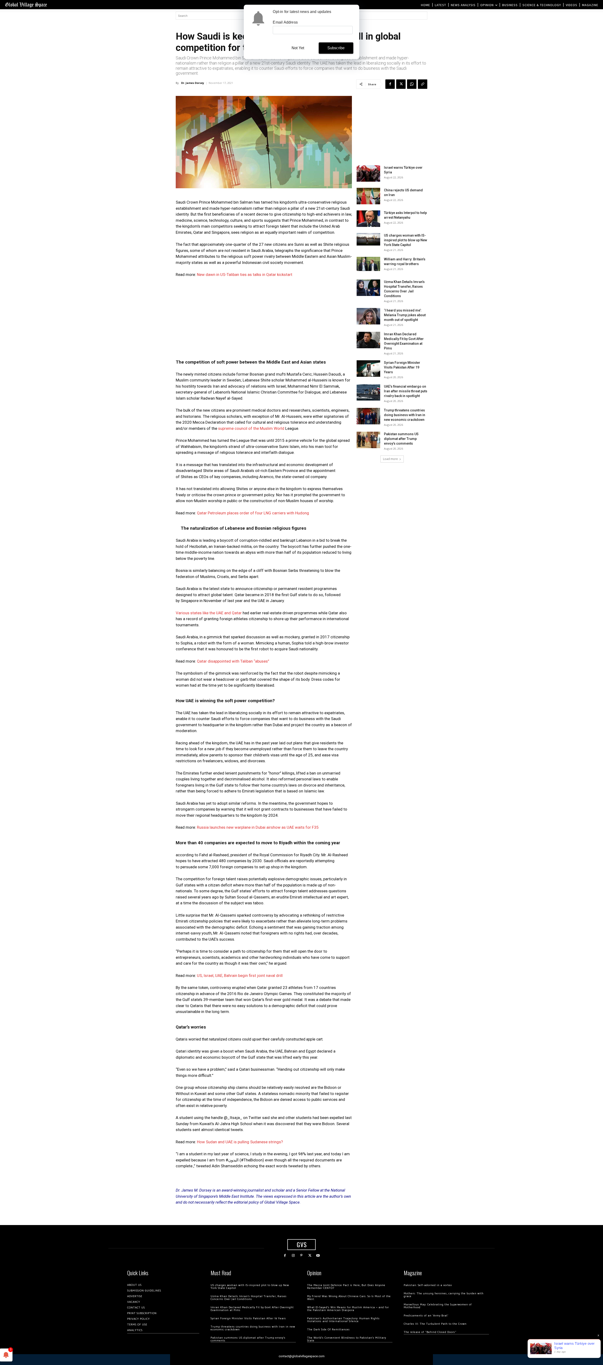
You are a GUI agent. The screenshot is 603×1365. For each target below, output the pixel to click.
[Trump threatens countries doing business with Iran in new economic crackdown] (368, 416)
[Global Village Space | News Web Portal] (25, 4)
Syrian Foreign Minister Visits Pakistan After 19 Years (402, 367)
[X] (401, 84)
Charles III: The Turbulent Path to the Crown (435, 1324)
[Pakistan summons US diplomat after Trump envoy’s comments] (368, 440)
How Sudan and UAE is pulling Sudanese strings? (240, 1142)
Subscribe (336, 48)
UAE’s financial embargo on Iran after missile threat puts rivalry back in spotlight (405, 391)
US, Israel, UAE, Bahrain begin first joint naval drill (240, 975)
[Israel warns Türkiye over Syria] (368, 173)
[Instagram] (293, 1255)
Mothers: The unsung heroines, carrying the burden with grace (444, 1295)
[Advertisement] (264, 317)
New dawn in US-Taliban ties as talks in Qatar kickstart (244, 274)
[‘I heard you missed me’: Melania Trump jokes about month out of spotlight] (368, 316)
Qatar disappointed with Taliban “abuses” (233, 661)
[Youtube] (318, 1255)
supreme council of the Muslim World (251, 428)
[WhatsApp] (411, 84)
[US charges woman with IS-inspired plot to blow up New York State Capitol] (368, 239)
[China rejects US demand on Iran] (368, 196)
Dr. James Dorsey (192, 83)
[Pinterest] (301, 1255)
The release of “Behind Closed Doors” (430, 1332)
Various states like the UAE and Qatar (209, 613)
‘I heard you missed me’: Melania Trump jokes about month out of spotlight (405, 315)
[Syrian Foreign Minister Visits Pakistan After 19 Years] (368, 368)
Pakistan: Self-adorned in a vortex (428, 1285)
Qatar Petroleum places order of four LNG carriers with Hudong (253, 513)
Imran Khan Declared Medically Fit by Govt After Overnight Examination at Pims (252, 1308)
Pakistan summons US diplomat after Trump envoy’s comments (401, 438)
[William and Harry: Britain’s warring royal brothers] (368, 264)
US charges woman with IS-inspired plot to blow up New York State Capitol (405, 240)
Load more (390, 459)
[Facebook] (390, 84)
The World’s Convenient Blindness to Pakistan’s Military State (346, 1339)
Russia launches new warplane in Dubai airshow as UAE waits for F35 (258, 827)
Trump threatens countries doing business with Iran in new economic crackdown (404, 415)
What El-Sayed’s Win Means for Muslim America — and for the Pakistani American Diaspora (348, 1308)
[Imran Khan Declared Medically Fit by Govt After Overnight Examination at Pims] (368, 340)
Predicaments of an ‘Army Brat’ (426, 1315)
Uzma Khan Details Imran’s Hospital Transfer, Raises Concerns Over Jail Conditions (249, 1297)
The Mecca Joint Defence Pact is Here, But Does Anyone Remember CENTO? (346, 1286)
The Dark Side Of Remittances (328, 1329)
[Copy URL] (422, 84)
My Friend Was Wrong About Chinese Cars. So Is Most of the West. (349, 1297)
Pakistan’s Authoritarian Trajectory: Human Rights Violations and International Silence (343, 1320)
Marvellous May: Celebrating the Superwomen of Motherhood (438, 1306)
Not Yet (298, 48)
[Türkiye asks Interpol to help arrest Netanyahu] (368, 218)
